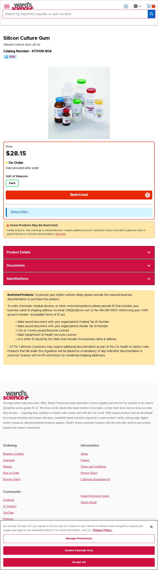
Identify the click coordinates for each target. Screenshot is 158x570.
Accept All (79, 562)
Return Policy (19, 211)
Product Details (18, 252)
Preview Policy (12, 479)
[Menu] (6, 6)
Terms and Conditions (93, 466)
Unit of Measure (17, 176)
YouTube (8, 512)
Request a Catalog (13, 453)
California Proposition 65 (95, 479)
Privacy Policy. (102, 530)
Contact (85, 460)
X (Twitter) (9, 506)
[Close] (151, 526)
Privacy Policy (89, 472)
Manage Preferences (79, 538)
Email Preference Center (95, 496)
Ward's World (88, 502)
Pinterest (8, 519)
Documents (16, 265)
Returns (7, 466)
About (84, 453)
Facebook (8, 499)
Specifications (17, 278)
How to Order (11, 472)
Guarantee (9, 460)
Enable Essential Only (79, 550)
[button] (126, 6)
